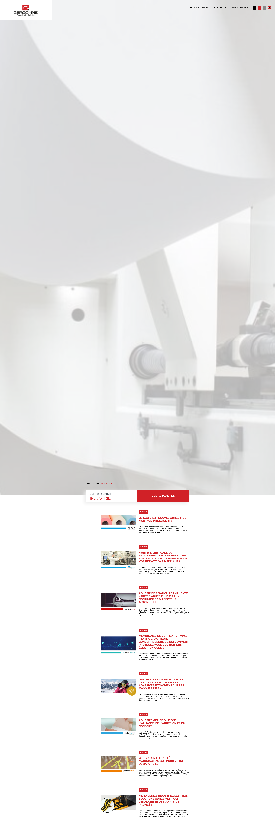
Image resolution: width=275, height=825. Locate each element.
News (98, 483)
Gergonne (90, 483)
